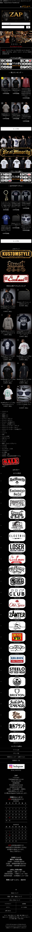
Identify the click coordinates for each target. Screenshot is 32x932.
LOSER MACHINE (17, 553)
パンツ (4, 431)
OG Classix (17, 575)
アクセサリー (5, 450)
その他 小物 (5, 454)
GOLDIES (17, 664)
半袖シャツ (5, 416)
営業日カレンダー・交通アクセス (16, 757)
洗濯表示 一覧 (16, 760)
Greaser (17, 520)
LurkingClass (17, 531)
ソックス (4, 447)
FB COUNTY (17, 642)
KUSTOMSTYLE (17, 497)
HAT (3, 434)
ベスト (4, 413)
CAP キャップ (6, 438)
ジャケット (5, 411)
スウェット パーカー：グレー (10, 427)
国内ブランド (17, 742)
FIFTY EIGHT (17, 720)
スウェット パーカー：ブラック (10, 425)
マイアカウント (8, 903)
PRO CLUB (17, 598)
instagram (13, 793)
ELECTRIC (17, 542)
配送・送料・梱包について (22, 915)
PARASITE (17, 508)
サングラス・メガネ (7, 448)
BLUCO (17, 586)
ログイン (8, 907)
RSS (19, 918)
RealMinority (17, 486)
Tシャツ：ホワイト (7, 420)
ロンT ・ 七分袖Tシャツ (8, 424)
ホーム (5, 915)
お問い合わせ (8, 910)
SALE (3, 466)
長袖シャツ (5, 415)
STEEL (17, 676)
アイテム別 (16, 749)
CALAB (17, 687)
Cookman (17, 564)
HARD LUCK (17, 631)
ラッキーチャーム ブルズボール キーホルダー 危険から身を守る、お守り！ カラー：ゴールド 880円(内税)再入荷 (16, 52)
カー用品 (4, 452)
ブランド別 (16, 753)
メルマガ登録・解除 (12, 918)
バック (4, 441)
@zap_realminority (16, 770)
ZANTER (17, 620)
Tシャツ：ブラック (7, 418)
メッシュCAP (5, 436)
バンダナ (4, 445)
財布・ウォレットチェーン (9, 443)
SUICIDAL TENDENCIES (17, 709)
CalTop (17, 653)
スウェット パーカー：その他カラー (12, 429)
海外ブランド (17, 731)
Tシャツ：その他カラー (8, 422)
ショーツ (4, 432)
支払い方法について (12, 915)
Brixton (17, 698)
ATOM (22, 918)
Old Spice (17, 609)
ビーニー (4, 440)
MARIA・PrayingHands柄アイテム (11, 456)
